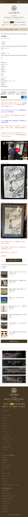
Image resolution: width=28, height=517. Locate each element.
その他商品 (11, 484)
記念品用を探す (5, 511)
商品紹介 (3, 69)
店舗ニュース (4, 64)
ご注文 (7, 22)
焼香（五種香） (5, 468)
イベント (3, 77)
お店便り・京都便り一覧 (14, 260)
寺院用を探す (5, 509)
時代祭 (2, 84)
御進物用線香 (5, 460)
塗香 (3, 470)
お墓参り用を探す (6, 503)
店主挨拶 (3, 82)
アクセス (25, 1)
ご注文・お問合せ (6, 436)
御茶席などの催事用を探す (8, 498)
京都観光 (3, 62)
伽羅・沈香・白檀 (6, 465)
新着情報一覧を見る (14, 341)
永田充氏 (25, 103)
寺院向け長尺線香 (6, 473)
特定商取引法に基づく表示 (8, 439)
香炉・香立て (5, 478)
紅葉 (2, 68)
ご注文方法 (4, 428)
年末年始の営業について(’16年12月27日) (17, 323)
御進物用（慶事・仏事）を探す (9, 496)
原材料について (5, 426)
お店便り (16, 29)
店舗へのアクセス (6, 431)
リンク (3, 452)
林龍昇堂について (6, 418)
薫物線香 (4, 457)
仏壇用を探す (5, 506)
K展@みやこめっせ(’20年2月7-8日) (16, 297)
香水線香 (4, 462)
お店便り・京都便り (8, 29)
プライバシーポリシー (7, 444)
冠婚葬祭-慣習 (4, 86)
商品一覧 (4, 420)
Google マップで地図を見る (14, 19)
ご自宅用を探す (5, 490)
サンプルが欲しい (6, 433)
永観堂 (2, 71)
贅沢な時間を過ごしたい (7, 501)
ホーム (2, 29)
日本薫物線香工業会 (6, 446)
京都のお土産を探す (6, 493)
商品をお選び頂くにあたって (7, 80)
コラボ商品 (4, 481)
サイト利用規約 (5, 441)
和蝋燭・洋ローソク (6, 475)
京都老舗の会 (5, 449)
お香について (5, 423)
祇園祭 (2, 79)
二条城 (2, 66)
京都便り (3, 44)
